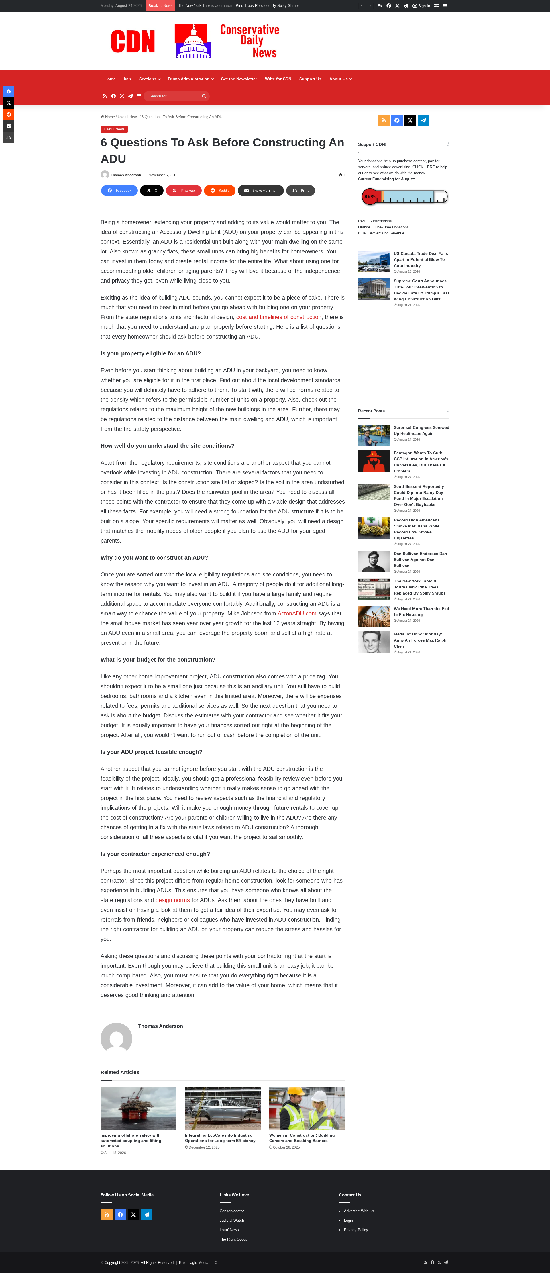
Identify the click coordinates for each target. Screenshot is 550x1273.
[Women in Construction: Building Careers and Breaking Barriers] (307, 1108)
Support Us (310, 79)
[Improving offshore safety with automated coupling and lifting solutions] (138, 1108)
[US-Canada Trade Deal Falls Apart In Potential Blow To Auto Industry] (374, 261)
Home (110, 79)
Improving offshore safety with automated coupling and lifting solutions (131, 1140)
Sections (147, 79)
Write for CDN (278, 79)
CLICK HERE (423, 167)
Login (348, 1220)
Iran (127, 79)
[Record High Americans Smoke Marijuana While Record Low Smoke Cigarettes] (374, 528)
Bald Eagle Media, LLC (198, 1262)
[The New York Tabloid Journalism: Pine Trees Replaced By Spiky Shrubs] (374, 589)
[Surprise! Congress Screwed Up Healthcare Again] (374, 435)
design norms (173, 900)
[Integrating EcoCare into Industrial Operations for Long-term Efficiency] (223, 1108)
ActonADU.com (297, 613)
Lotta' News (229, 1230)
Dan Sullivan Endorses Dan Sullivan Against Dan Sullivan (420, 559)
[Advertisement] (403, 358)
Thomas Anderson (126, 175)
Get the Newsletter (239, 79)
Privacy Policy (356, 1230)
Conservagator (232, 1211)
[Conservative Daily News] (198, 41)
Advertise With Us (359, 1211)
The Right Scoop (233, 1239)
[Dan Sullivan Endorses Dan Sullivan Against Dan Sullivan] (374, 561)
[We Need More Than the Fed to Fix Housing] (374, 616)
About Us (338, 79)
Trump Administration (189, 79)
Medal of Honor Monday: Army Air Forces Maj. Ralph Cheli (420, 640)
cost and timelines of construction (278, 317)
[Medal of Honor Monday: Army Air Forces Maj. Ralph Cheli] (374, 642)
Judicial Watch (232, 1220)
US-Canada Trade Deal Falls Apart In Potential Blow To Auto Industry (421, 259)
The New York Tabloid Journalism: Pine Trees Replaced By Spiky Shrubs (420, 587)
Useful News (128, 117)
